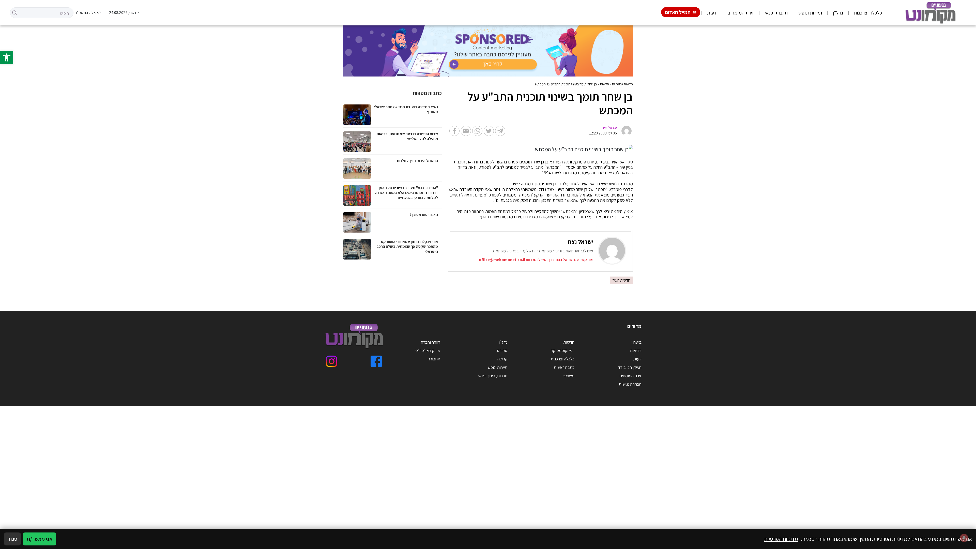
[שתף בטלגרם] (500, 131)
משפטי (568, 375)
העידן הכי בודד (630, 367)
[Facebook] (376, 361)
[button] (6, 57)
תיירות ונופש (810, 12)
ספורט (502, 350)
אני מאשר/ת (39, 538)
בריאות (636, 350)
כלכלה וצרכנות (868, 12)
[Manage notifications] (964, 538)
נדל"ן (838, 12)
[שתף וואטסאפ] (477, 131)
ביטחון (636, 342)
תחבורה (434, 359)
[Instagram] (332, 361)
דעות (712, 12)
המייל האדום (678, 12)
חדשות (604, 84)
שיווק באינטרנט (427, 350)
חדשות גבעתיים (622, 84)
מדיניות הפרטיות (781, 538)
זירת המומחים (740, 12)
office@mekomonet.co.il (502, 259)
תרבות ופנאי (776, 12)
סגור (12, 538)
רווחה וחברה (430, 342)
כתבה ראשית (564, 367)
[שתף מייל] (466, 131)
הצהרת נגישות (630, 384)
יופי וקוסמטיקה (562, 350)
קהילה (502, 359)
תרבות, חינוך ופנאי (492, 375)
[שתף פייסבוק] (454, 131)
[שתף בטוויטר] (489, 131)
